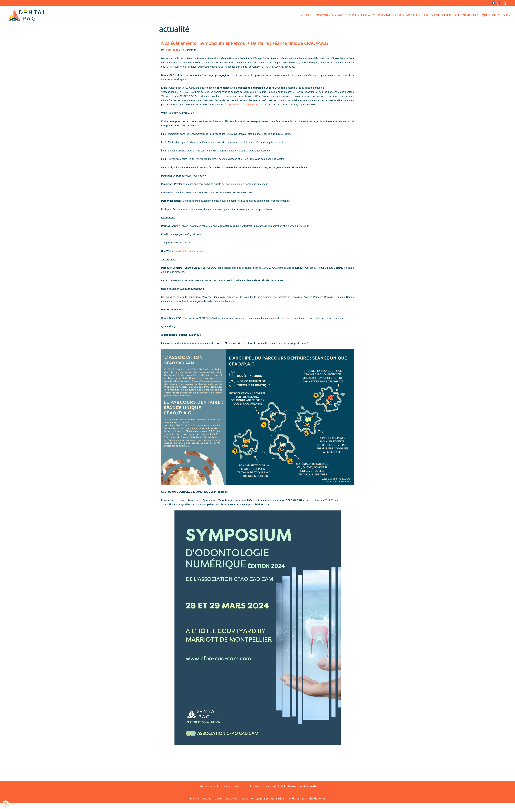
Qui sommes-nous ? (496, 15)
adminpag (172, 49)
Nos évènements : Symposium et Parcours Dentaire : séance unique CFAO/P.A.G (244, 43)
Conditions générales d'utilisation (263, 798)
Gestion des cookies (227, 798)
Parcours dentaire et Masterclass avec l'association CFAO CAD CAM (367, 15)
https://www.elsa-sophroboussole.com (247, 104)
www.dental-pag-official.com (189, 251)
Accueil (306, 15)
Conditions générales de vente (306, 798)
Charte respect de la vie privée (218, 786)
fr (510, 3)
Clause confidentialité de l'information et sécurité (283, 786)
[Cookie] (6, 803)
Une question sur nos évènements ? (451, 15)
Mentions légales (200, 798)
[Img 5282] (257, 417)
